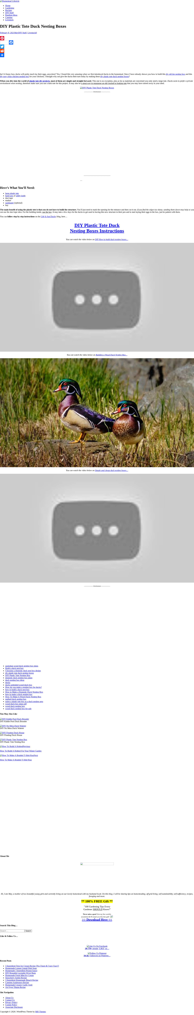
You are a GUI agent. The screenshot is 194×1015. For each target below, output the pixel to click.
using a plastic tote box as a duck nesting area (24, 701)
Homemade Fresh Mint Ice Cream (19, 975)
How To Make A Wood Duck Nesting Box (23, 697)
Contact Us (10, 1000)
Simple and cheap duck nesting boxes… (111, 470)
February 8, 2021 (7, 33)
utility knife (20, 196)
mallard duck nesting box (15, 699)
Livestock (9, 20)
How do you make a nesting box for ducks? (23, 687)
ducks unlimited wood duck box (18, 685)
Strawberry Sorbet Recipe (16, 978)
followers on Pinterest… (97, 956)
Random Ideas (11, 15)
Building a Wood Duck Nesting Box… (111, 355)
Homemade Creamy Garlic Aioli (18, 985)
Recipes (8, 10)
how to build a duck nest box (17, 690)
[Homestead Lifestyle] (9, 1)
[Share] (97, 55)
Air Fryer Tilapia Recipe (15, 987)
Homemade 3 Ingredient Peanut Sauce (21, 971)
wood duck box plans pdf (16, 704)
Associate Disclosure (14, 1007)
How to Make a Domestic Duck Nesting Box (24, 692)
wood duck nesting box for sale (18, 708)
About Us (9, 998)
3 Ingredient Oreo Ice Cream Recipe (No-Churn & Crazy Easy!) (32, 966)
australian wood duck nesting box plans (21, 666)
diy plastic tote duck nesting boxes (114, 76)
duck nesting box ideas (14, 680)
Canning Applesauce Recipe (17, 982)
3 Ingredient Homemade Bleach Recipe (21, 980)
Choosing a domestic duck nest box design (23, 671)
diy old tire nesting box (175, 74)
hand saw (9, 196)
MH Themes (40, 1012)
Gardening (9, 8)
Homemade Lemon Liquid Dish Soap (21, 968)
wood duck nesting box (15, 706)
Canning (8, 17)
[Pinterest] (97, 38)
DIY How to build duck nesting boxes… (111, 239)
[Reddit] (97, 51)
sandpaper (9, 203)
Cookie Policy (11, 1005)
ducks (7, 682)
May (16, 33)
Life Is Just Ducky (48, 216)
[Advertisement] (97, 64)
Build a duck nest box (14, 668)
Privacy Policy (11, 1002)
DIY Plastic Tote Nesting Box (17, 675)
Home (7, 5)
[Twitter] (97, 47)
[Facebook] (97, 42)
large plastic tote (12, 193)
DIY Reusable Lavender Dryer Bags (20, 973)
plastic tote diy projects (39, 81)
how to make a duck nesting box (18, 694)
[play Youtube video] (97, 297)
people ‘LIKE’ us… (97, 948)
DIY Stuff (9, 13)
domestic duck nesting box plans (18, 678)
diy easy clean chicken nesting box (14, 76)
